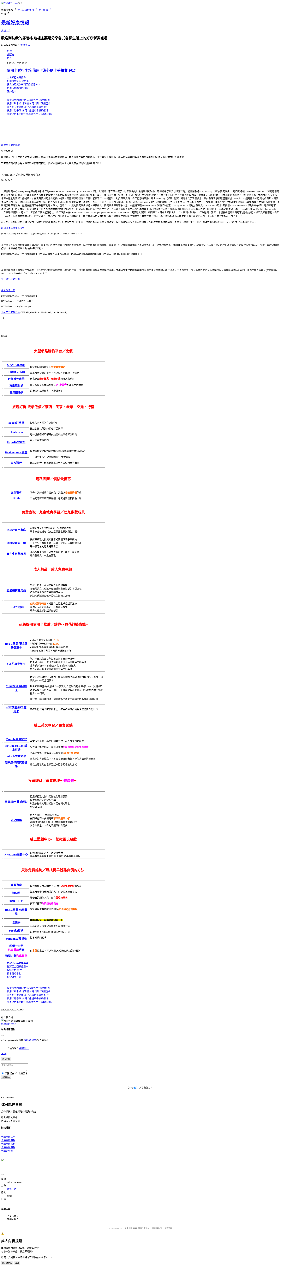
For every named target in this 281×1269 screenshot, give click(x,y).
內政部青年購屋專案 (17, 963)
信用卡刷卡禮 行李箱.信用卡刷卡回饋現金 (28, 103)
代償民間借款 (8, 1140)
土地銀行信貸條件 (16, 77)
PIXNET (118, 1228)
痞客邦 (27, 1040)
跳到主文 (6, 31)
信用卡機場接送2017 (17, 88)
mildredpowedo (8, 1023)
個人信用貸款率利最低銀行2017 (23, 84)
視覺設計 (24, 1048)
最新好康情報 (15, 22)
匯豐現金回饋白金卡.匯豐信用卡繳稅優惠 (28, 100)
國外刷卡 (11, 91)
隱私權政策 (157, 1228)
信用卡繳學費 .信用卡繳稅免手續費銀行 (27, 110)
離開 (17, 1263)
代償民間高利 (8, 1144)
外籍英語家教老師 (10, 312)
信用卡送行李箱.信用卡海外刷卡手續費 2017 (41, 70)
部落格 (10, 54)
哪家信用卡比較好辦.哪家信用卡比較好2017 (29, 114)
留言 (33, 1040)
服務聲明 (168, 1228)
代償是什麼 (7, 1151)
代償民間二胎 (8, 1137)
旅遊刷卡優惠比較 (10, 145)
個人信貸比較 (8, 290)
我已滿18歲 (7, 1263)
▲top (3, 1053)
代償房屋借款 (8, 1147)
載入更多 (6, 1059)
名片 (9, 58)
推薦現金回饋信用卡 (17, 966)
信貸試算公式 (14, 977)
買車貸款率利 (14, 973)
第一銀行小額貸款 (10, 279)
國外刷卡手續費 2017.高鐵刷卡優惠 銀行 (28, 107)
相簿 (9, 51)
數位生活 (25, 45)
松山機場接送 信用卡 (18, 81)
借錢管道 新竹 (14, 970)
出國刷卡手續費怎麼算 (13, 228)
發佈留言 (6, 1077)
